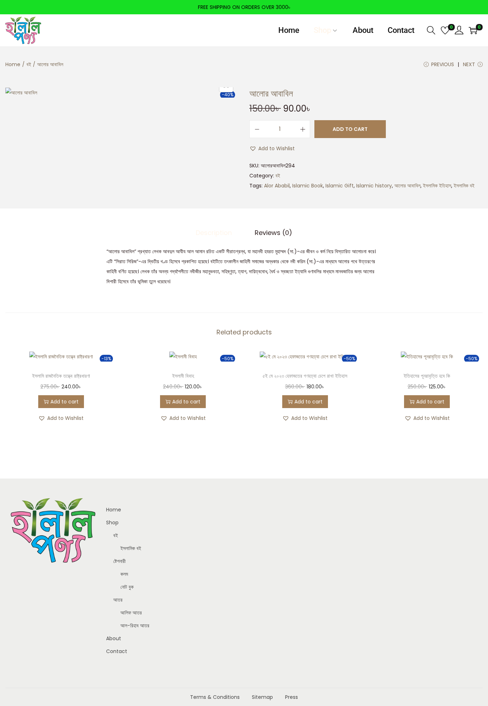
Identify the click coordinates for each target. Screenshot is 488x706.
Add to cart (350, 129)
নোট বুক (127, 586)
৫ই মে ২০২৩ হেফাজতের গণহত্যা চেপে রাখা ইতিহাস (305, 375)
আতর (118, 599)
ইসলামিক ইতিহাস (437, 185)
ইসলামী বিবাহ (183, 375)
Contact (116, 651)
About (113, 638)
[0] (445, 30)
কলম (124, 574)
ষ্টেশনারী (119, 561)
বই (28, 64)
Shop (112, 522)
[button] (272, 148)
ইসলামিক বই (464, 185)
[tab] (214, 233)
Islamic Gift (339, 185)
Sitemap (262, 697)
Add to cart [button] (64, 401)
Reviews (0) (273, 232)
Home (12, 64)
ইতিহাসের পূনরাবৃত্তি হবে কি (427, 375)
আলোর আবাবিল (407, 185)
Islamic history (374, 185)
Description (214, 232)
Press (291, 697)
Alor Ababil (277, 185)
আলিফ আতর (131, 612)
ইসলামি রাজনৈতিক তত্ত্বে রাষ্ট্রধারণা (61, 375)
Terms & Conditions (215, 697)
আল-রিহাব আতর (134, 625)
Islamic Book (307, 185)
